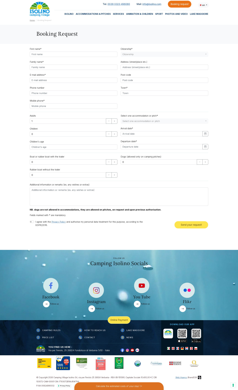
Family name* (37, 61)
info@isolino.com (151, 4)
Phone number (37, 87)
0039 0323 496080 (119, 4)
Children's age (37, 141)
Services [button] (118, 14)
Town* (124, 87)
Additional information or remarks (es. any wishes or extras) (60, 184)
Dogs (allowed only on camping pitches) (141, 156)
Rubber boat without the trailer (45, 169)
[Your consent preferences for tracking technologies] (233, 385)
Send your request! (191, 224)
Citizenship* (126, 49)
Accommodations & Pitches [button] (93, 14)
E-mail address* (38, 74)
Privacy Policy (59, 221)
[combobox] (203, 5)
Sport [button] (159, 14)
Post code (126, 74)
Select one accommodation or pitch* (139, 115)
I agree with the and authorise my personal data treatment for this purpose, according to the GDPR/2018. (89, 223)
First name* (35, 49)
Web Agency (181, 377)
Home (32, 20)
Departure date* (129, 141)
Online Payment (119, 320)
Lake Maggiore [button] (199, 14)
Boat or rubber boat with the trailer (47, 156)
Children (34, 128)
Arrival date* (127, 128)
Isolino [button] (69, 14)
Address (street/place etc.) (134, 61)
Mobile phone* (37, 100)
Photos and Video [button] (176, 14)
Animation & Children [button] (139, 14)
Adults (33, 115)
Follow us (54, 304)
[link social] (123, 350)
